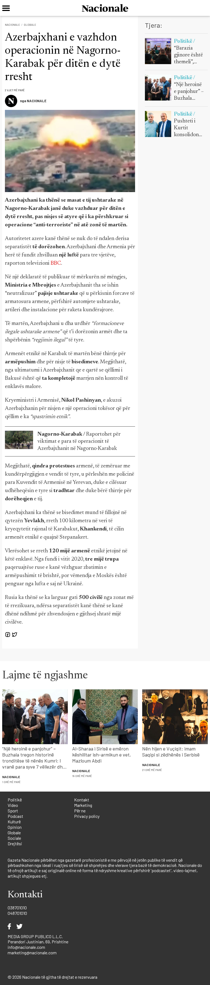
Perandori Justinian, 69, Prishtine (38, 941)
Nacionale (12, 24)
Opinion (15, 827)
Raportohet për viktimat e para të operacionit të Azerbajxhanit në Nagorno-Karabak (79, 441)
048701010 (17, 913)
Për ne (80, 810)
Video (13, 805)
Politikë (15, 799)
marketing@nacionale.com (32, 952)
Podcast (15, 816)
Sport (13, 810)
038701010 (17, 907)
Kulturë (14, 821)
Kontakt (81, 799)
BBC (56, 263)
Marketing (83, 805)
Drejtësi (15, 843)
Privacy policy (87, 816)
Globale (30, 24)
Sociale (14, 838)
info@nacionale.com (26, 947)
